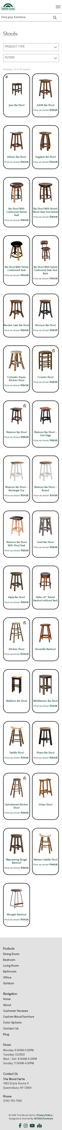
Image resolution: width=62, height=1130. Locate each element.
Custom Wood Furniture (18, 1017)
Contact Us (11, 1028)
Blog (6, 1034)
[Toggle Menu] (58, 6)
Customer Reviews (15, 1011)
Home (7, 999)
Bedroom (9, 960)
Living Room (11, 966)
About (7, 1005)
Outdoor (8, 983)
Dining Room (11, 954)
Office (7, 977)
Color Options (12, 1022)
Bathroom (9, 971)
